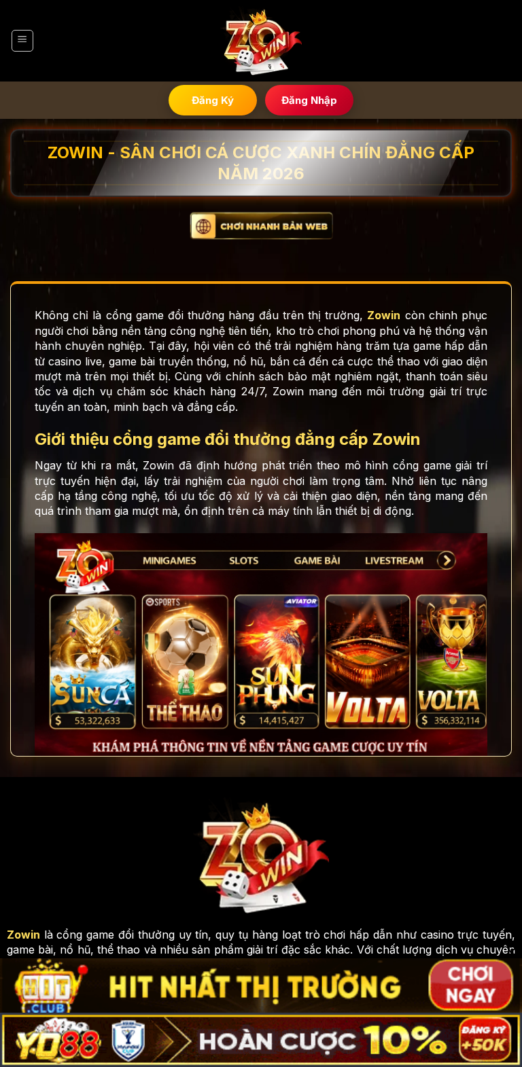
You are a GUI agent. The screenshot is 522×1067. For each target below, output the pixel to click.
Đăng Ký (213, 100)
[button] (22, 41)
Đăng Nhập (309, 100)
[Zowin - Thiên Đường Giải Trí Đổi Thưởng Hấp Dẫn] (261, 41)
